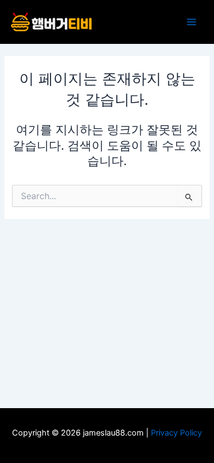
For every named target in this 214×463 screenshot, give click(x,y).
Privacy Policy (176, 433)
